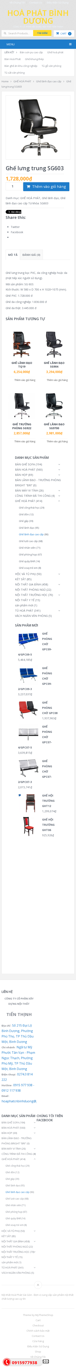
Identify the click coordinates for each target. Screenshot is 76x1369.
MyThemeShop (44, 1315)
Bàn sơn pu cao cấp (31, 52)
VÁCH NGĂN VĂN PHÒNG (31, 616)
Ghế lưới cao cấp (28, 541)
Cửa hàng (38, 1341)
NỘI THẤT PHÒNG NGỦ (30, 589)
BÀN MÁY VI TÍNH (26, 490)
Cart (65, 33)
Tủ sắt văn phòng (14, 72)
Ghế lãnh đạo (50, 198)
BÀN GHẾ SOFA (25, 464)
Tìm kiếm (42, 33)
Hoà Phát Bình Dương (38, 17)
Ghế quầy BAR (27, 561)
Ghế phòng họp (28, 554)
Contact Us (35, 2)
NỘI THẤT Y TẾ (24, 600)
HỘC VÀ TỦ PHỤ (25, 574)
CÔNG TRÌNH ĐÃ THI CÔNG (33, 496)
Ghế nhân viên (27, 547)
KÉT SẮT (20, 579)
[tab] (13, 255)
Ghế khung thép (34, 59)
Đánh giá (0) (31, 255)
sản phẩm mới (24, 605)
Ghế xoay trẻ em (28, 568)
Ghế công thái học (29, 507)
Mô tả (13, 255)
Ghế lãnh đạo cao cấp (48, 81)
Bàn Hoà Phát (12, 59)
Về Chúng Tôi (17, 2)
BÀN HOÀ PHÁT (25, 469)
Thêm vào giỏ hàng (49, 186)
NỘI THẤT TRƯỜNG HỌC (31, 595)
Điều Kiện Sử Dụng (57, 2)
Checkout (38, 1325)
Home (5, 81)
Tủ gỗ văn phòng (51, 66)
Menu (10, 44)
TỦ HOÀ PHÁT (24, 610)
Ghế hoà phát (55, 52)
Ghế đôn (24, 514)
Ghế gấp (23, 521)
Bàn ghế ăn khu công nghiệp (20, 66)
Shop (38, 1351)
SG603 (44, 203)
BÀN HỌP (21, 475)
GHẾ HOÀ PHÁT (22, 81)
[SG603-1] (38, 127)
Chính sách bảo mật (38, 1330)
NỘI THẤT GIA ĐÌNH (28, 584)
